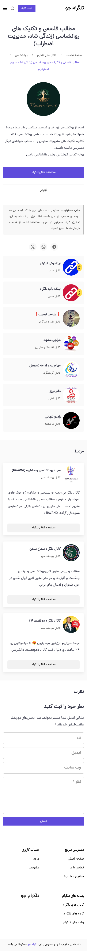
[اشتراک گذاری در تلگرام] (54, 247)
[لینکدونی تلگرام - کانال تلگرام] (71, 267)
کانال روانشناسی (51, 478)
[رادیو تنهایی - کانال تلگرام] (71, 420)
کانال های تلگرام (73, 904)
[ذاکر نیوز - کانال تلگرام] (71, 395)
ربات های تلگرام (73, 922)
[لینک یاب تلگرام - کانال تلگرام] (71, 292)
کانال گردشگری (52, 373)
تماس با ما (77, 867)
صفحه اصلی (76, 858)
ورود (36, 858)
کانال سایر (54, 271)
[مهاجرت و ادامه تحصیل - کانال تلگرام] (71, 369)
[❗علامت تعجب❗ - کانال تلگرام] (71, 318)
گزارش (43, 190)
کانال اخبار (54, 398)
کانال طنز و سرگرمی (49, 322)
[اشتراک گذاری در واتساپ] (43, 247)
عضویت (34, 867)
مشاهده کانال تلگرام (44, 172)
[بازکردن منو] (5, 8)
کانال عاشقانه (53, 424)
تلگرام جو (30, 896)
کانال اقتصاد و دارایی (48, 347)
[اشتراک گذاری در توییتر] (33, 247)
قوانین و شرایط (74, 876)
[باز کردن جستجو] (13, 8)
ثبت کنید (26, 8)
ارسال (43, 821)
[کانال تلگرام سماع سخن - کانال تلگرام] (71, 552)
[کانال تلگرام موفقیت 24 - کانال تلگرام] (71, 624)
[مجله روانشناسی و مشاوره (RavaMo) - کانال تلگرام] (71, 474)
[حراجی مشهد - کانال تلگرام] (71, 344)
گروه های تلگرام (74, 913)
